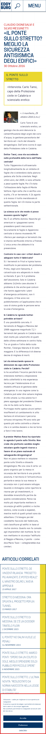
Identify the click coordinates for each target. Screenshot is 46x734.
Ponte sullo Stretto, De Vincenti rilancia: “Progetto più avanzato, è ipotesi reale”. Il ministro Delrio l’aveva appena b (20, 577)
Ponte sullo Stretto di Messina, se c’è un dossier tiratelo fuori (18, 621)
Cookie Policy (23, 730)
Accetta (23, 718)
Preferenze (23, 725)
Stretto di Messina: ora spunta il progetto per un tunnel (18, 601)
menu (34, 6)
